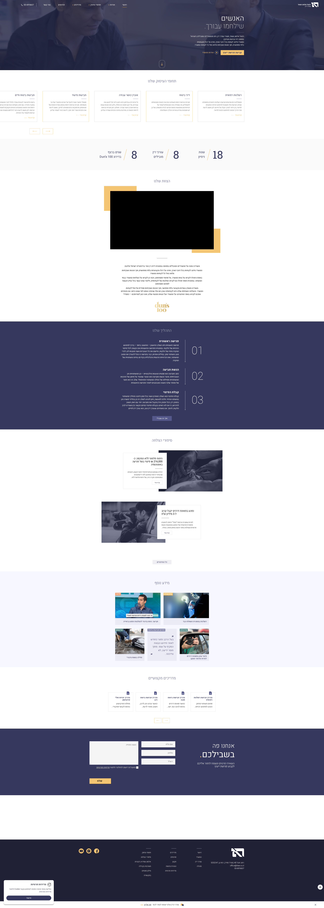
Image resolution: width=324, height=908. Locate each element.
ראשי (125, 4)
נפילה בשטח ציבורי (134, 657)
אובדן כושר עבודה (128, 95)
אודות (112, 4)
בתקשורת (147, 875)
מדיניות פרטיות (170, 870)
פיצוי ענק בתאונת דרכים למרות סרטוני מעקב (197, 657)
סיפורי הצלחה (146, 857)
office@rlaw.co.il (237, 865)
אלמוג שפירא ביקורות (143, 861)
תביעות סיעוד (79, 95)
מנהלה (199, 866)
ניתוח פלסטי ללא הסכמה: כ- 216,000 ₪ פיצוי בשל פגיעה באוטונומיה (148, 461)
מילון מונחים (146, 870)
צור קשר (46, 4)
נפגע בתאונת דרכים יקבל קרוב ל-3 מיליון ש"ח (177, 512)
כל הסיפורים (162, 562)
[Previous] (34, 131)
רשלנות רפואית (233, 95)
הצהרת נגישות (171, 866)
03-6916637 (28, 4)
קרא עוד (238, 115)
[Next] (48, 131)
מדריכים (77, 4)
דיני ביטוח (184, 95)
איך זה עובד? (162, 418)
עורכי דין (198, 861)
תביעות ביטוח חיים (25, 95)
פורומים (61, 4)
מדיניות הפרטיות (103, 767)
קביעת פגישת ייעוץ (232, 52)
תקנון (174, 861)
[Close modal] (315, 904)
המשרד (199, 857)
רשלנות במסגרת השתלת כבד (195, 621)
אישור (28, 898)
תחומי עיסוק (95, 4)
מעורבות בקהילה (145, 866)
